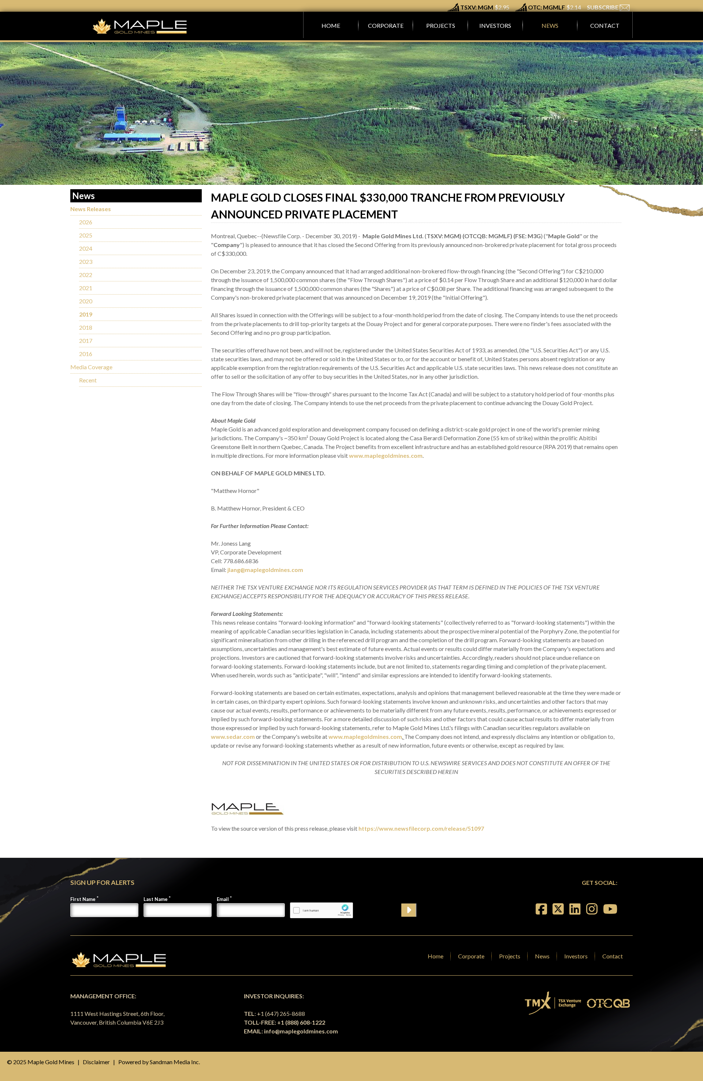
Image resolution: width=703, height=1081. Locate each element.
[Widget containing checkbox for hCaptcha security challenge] (321, 910)
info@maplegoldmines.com (301, 1031)
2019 (85, 314)
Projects (509, 956)
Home (435, 956)
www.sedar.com (233, 736)
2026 (85, 221)
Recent (88, 380)
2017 (85, 340)
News (542, 956)
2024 (85, 248)
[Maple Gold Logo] (141, 26)
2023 (85, 261)
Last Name (156, 899)
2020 (85, 301)
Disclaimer (96, 1061)
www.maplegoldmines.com (386, 455)
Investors (576, 956)
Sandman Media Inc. (175, 1061)
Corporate (471, 956)
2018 (85, 327)
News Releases (90, 208)
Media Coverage (91, 366)
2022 (85, 274)
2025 (85, 235)
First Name (83, 899)
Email (223, 899)
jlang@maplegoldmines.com (265, 569)
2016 (85, 353)
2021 (85, 287)
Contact (612, 956)
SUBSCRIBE (603, 7)
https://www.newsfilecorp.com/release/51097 (421, 828)
